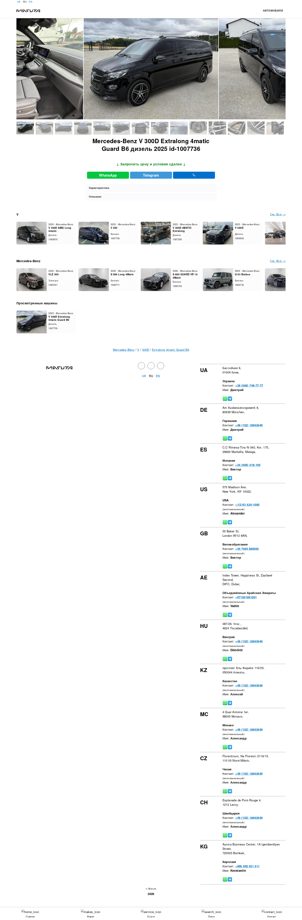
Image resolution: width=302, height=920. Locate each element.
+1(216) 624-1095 (247, 504)
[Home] (28, 10)
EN (30, 1)
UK (19, 1)
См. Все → (278, 214)
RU (24, 1)
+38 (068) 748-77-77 (249, 385)
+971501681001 (246, 597)
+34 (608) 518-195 (247, 465)
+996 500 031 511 (247, 866)
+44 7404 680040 (247, 549)
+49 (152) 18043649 (249, 425)
